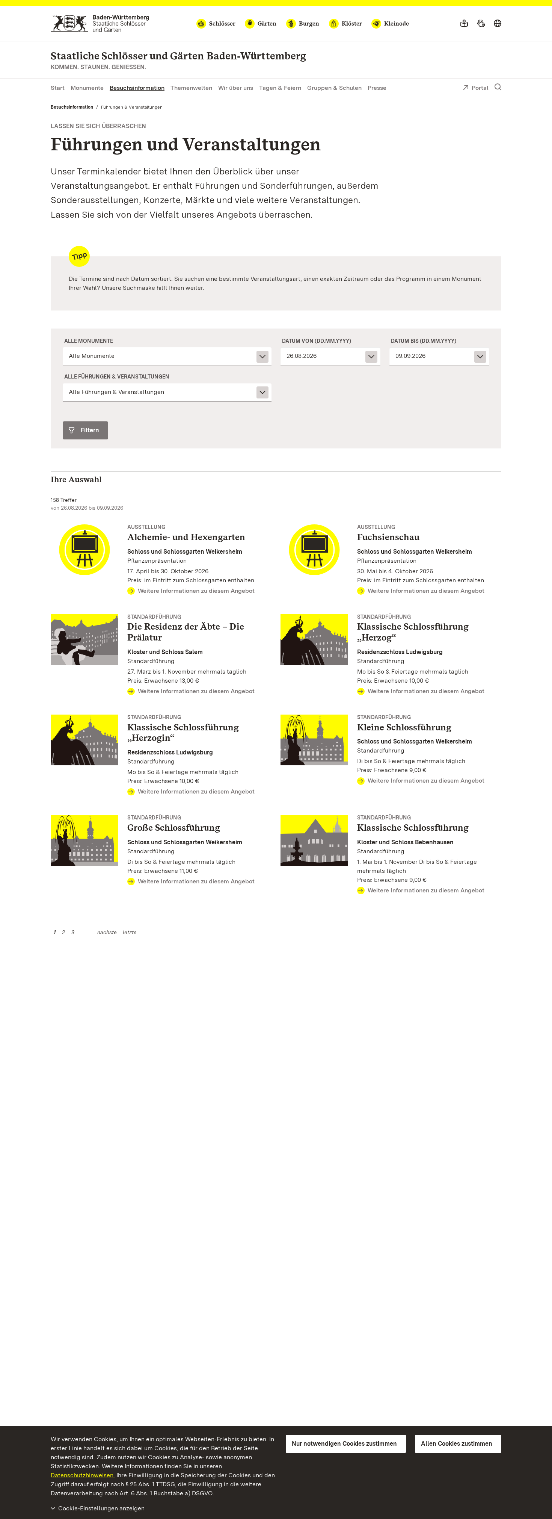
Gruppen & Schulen (334, 87)
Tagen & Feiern (280, 87)
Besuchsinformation (137, 87)
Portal (480, 87)
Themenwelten (191, 87)
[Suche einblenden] (498, 87)
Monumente (87, 87)
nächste (107, 932)
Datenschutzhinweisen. (83, 1475)
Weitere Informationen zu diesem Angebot (196, 590)
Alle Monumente (88, 341)
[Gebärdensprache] (481, 24)
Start (58, 87)
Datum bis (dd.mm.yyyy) (423, 341)
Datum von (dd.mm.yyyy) (316, 341)
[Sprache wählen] (497, 24)
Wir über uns (235, 87)
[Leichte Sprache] (464, 24)
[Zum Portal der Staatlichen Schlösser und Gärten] (100, 23)
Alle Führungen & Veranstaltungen (116, 377)
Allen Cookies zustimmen (456, 1443)
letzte (130, 932)
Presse (377, 87)
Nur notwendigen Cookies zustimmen (344, 1443)
